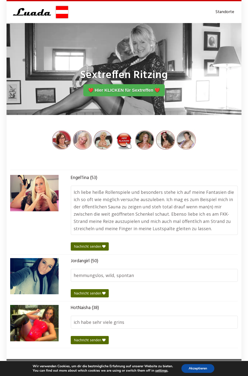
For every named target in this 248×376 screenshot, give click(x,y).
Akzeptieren (198, 368)
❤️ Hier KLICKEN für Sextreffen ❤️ (124, 90)
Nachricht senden (88, 246)
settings (161, 370)
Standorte (224, 12)
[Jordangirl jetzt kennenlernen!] (34, 276)
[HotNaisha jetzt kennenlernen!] (34, 323)
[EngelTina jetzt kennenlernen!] (34, 193)
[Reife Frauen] (124, 139)
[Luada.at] (40, 12)
